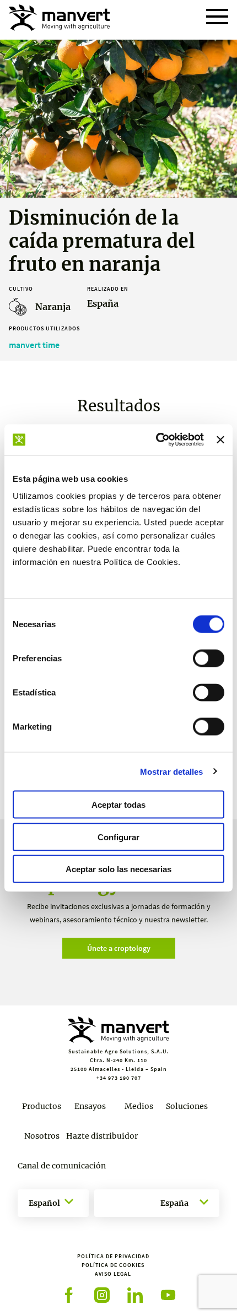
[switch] (208, 658)
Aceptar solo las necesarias (118, 869)
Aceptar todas (118, 804)
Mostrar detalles (171, 771)
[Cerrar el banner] (220, 439)
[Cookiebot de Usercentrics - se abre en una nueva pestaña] (156, 440)
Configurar (118, 836)
